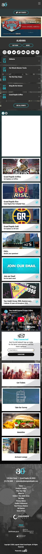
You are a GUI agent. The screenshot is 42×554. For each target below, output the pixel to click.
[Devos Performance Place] (28, 531)
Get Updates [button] (21, 354)
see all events (21, 105)
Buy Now (15, 45)
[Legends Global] (21, 517)
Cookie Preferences (21, 503)
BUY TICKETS (22, 12)
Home (21, 486)
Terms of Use (21, 511)
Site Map (21, 498)
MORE (28, 45)
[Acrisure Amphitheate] (21, 536)
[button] (2, 23)
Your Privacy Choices (21, 506)
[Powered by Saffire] (24, 551)
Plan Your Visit (21, 491)
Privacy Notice (21, 501)
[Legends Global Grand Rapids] (4, 4)
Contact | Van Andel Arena (21, 496)
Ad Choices (21, 508)
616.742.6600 (8, 481)
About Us (21, 493)
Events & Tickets (21, 488)
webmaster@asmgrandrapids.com (27, 481)
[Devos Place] (13, 531)
